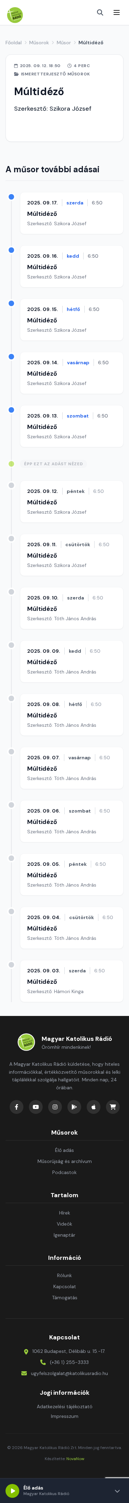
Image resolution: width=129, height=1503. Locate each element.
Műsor (64, 42)
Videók (64, 1224)
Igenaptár (64, 1235)
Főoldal (14, 42)
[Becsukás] (117, 1491)
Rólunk (64, 1275)
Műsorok (39, 42)
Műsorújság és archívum (64, 1161)
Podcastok (64, 1172)
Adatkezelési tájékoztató (65, 1406)
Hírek (64, 1213)
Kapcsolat (64, 1286)
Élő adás (64, 1150)
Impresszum (64, 1416)
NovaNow (75, 1458)
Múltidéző (42, 214)
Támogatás (64, 1297)
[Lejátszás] (12, 1491)
